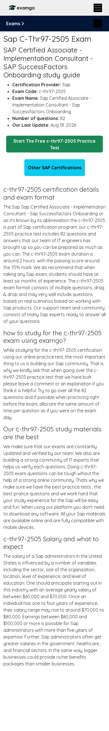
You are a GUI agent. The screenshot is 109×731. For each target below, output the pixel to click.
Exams (13, 23)
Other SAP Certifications (54, 167)
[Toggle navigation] (98, 7)
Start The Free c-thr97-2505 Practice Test (54, 144)
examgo (26, 8)
